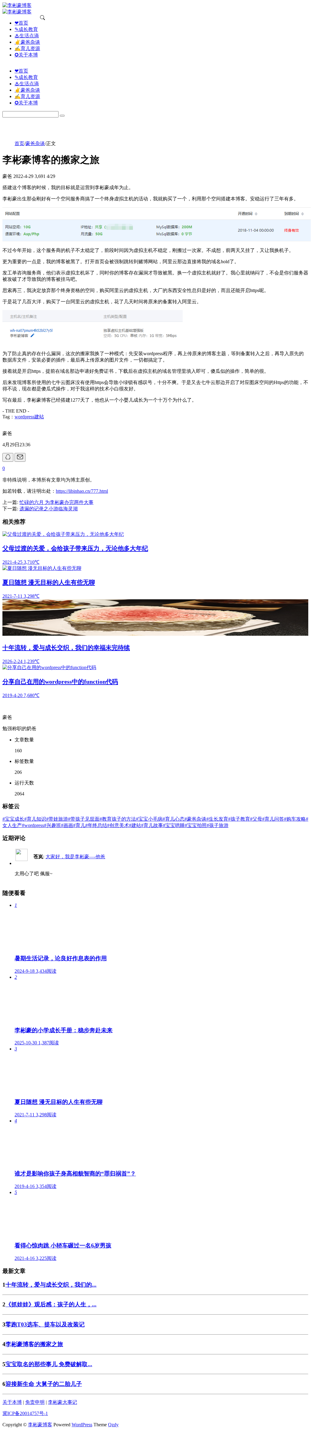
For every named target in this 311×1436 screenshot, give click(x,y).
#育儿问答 (273, 819)
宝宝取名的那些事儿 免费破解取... (48, 1364)
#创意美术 (118, 825)
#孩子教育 (239, 819)
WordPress (82, 1424)
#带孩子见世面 (84, 819)
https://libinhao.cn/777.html (82, 491)
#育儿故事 (152, 825)
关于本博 (12, 1402)
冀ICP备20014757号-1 (25, 1413)
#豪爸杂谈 (195, 819)
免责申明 (35, 1402)
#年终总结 (96, 825)
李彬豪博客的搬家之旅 (34, 1344)
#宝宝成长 (13, 819)
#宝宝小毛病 (149, 819)
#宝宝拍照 (196, 825)
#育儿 (79, 825)
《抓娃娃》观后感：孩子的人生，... (50, 1304)
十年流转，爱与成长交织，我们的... (50, 1284)
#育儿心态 (173, 819)
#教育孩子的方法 (118, 819)
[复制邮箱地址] (20, 457)
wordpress (24, 416)
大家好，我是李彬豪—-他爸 (75, 856)
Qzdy (113, 1424)
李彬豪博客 (40, 1424)
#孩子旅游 (217, 825)
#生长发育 (217, 819)
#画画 (67, 825)
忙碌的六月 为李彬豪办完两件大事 (56, 502)
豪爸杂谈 (35, 143)
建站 (39, 416)
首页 (19, 143)
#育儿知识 (35, 819)
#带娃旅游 (57, 819)
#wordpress (33, 825)
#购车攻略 (295, 819)
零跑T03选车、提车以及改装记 (45, 1324)
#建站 (135, 825)
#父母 (256, 819)
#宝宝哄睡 (174, 825)
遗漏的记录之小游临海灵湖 (48, 508)
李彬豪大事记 (62, 1402)
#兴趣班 (52, 825)
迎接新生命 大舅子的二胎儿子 (43, 1384)
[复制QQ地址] (7, 457)
